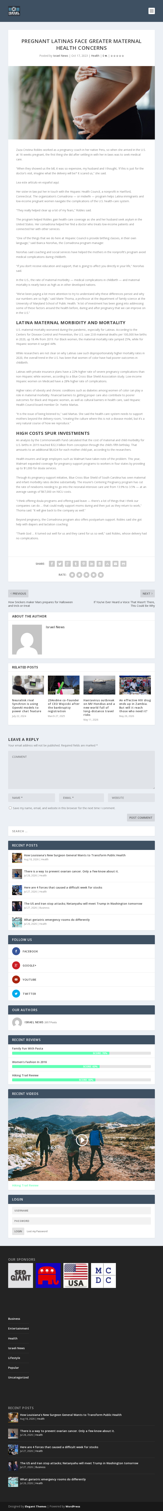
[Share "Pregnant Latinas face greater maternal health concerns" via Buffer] (100, 564)
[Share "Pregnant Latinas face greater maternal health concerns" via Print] (123, 564)
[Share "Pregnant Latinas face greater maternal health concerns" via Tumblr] (76, 564)
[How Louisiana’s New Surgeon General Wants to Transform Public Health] (17, 858)
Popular (13, 1368)
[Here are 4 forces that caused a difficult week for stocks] (17, 890)
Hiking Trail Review (25, 1075)
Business (44, 907)
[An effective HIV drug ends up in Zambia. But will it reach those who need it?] (135, 685)
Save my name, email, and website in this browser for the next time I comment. (64, 808)
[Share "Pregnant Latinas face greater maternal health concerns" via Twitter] (60, 564)
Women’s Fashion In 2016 (29, 1062)
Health (95, 56)
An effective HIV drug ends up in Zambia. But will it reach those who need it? (135, 705)
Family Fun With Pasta (27, 1048)
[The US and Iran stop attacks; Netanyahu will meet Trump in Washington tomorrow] (17, 906)
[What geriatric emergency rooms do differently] (17, 922)
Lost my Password (37, 1231)
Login (18, 1231)
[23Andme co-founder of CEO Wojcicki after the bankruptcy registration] (64, 685)
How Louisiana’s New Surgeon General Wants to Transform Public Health (75, 855)
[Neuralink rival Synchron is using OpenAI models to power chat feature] (28, 685)
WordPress (73, 1506)
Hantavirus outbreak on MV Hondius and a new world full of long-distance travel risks (99, 707)
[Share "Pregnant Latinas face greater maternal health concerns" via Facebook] (52, 564)
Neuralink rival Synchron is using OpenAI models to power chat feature (26, 705)
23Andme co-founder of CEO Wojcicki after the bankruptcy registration (64, 705)
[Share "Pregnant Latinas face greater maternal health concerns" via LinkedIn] (92, 564)
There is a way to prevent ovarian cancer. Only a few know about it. (71, 871)
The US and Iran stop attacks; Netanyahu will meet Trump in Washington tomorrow (83, 903)
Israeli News (16, 1348)
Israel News (60, 56)
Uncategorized (18, 1377)
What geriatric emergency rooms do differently (57, 920)
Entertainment (18, 1328)
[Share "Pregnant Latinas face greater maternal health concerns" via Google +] (68, 564)
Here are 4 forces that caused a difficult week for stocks (63, 887)
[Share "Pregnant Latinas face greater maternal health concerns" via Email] (115, 564)
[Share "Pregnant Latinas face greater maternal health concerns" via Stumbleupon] (108, 564)
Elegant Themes (35, 1506)
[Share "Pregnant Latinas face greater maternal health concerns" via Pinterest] (84, 564)
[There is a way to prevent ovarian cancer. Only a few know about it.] (17, 874)
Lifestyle (14, 1358)
